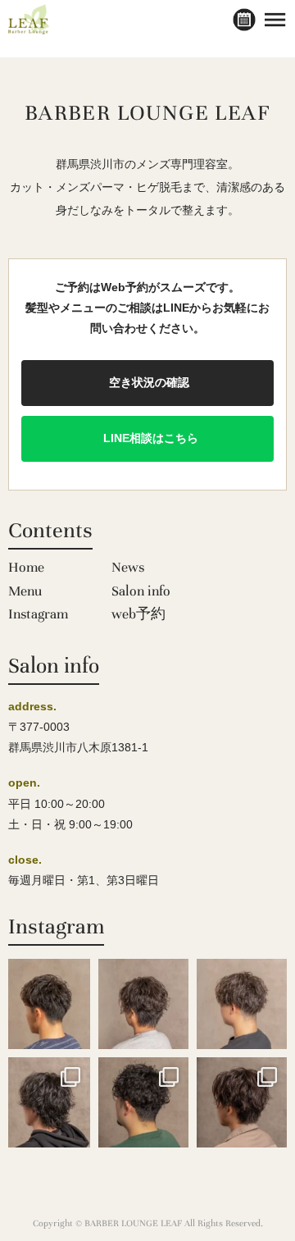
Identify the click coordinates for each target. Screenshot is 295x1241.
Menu (25, 591)
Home (26, 567)
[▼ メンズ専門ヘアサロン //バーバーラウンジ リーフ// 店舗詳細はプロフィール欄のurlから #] (45, 1004)
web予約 (138, 614)
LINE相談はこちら (147, 438)
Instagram (38, 614)
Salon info (140, 591)
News (127, 567)
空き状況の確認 (147, 382)
